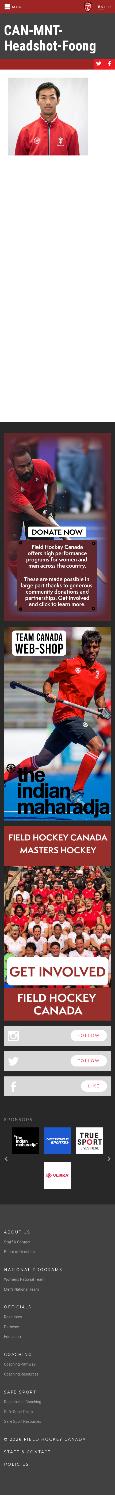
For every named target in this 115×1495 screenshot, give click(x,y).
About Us (17, 1232)
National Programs (33, 1269)
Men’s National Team (21, 1289)
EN (101, 7)
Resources (13, 1317)
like (94, 1086)
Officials (18, 1307)
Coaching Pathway (20, 1364)
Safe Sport (20, 1392)
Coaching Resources (21, 1374)
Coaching (18, 1354)
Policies (16, 1464)
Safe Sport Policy (18, 1412)
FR (108, 7)
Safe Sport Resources (22, 1421)
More (18, 7)
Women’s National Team (24, 1279)
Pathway (11, 1327)
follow (89, 1035)
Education (12, 1336)
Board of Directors (19, 1252)
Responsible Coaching (22, 1402)
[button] (6, 1159)
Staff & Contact (17, 1242)
